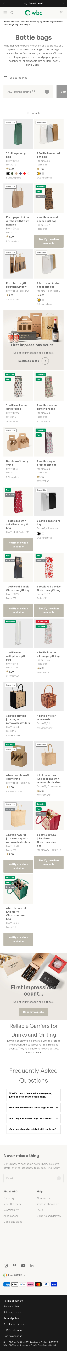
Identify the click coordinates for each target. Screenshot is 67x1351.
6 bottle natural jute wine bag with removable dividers (18, 838)
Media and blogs (12, 1221)
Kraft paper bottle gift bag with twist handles (17, 221)
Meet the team (12, 1204)
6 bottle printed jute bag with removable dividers (18, 719)
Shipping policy (12, 1312)
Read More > (33, 65)
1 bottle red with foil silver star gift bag (17, 524)
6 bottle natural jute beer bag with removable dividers (49, 779)
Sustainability (11, 1209)
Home (6, 21)
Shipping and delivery (49, 1215)
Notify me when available (49, 241)
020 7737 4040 (36, 3)
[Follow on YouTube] (23, 1265)
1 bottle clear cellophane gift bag (15, 656)
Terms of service (13, 1300)
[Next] (63, 3)
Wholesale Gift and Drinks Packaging (26, 21)
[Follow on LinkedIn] (32, 1265)
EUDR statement (13, 1330)
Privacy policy (11, 1306)
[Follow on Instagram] (5, 1265)
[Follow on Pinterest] (14, 1265)
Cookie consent (12, 1336)
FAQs (40, 1209)
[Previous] (4, 3)
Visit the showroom (48, 1204)
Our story (8, 1198)
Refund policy (11, 1318)
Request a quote (33, 1012)
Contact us (43, 1198)
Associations (11, 1215)
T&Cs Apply (52, 1167)
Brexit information (13, 1324)
